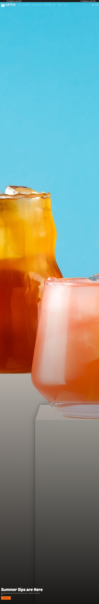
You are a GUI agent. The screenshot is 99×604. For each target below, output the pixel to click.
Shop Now (6, 598)
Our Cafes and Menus (36, 4)
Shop (19, 4)
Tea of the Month (47, 4)
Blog (54, 4)
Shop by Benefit (26, 4)
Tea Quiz (65, 4)
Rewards (59, 4)
